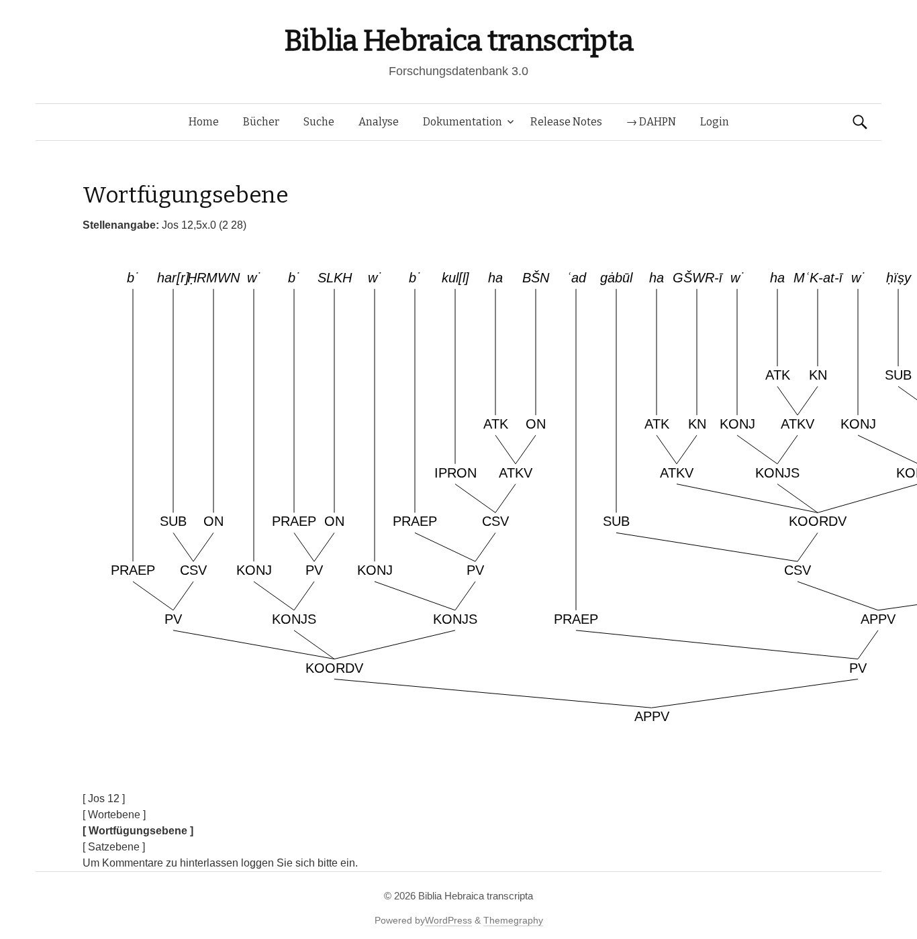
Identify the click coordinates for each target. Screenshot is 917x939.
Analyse (378, 121)
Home (204, 121)
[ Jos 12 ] (104, 798)
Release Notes (566, 121)
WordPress (448, 920)
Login (714, 121)
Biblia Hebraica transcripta (458, 40)
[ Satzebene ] (114, 846)
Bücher (261, 121)
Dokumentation (462, 121)
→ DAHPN (651, 121)
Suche (318, 121)
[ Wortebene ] (114, 814)
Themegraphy (513, 920)
